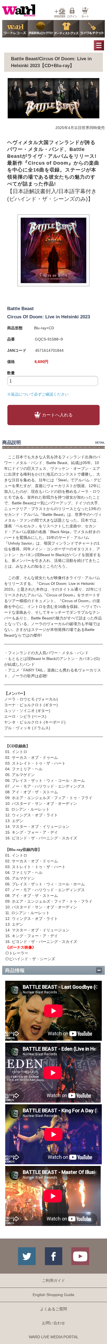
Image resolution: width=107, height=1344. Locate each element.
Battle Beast (20, 308)
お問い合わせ (53, 1323)
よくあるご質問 (53, 1309)
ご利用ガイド (53, 1280)
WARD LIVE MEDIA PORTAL (53, 1337)
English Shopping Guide (53, 1294)
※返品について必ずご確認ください (38, 394)
